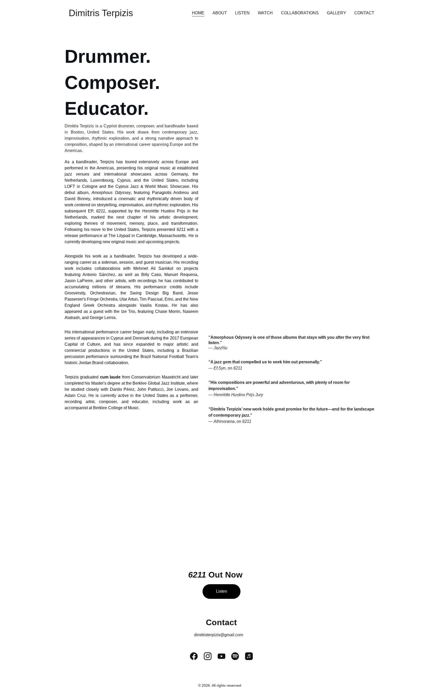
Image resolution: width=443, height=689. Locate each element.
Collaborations (300, 13)
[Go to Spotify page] (235, 656)
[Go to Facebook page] (194, 656)
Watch (265, 13)
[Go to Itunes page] (249, 656)
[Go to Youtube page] (221, 656)
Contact (364, 13)
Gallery (336, 13)
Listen (242, 13)
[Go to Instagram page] (208, 656)
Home (198, 13)
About (220, 13)
